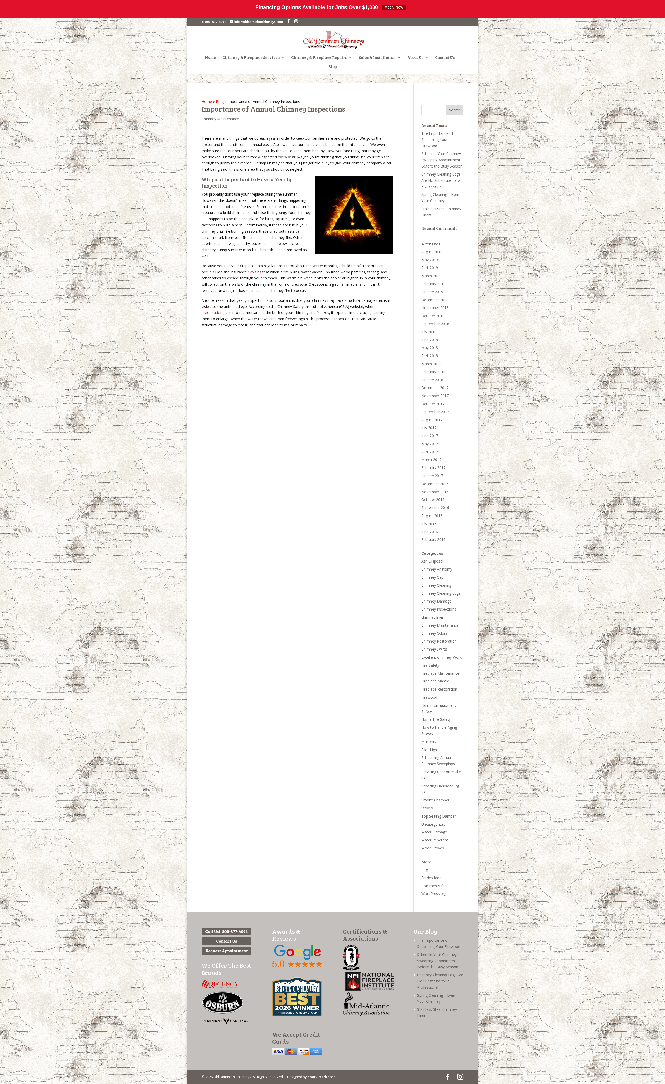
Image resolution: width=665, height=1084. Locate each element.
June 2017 (429, 435)
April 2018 (429, 355)
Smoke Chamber (435, 800)
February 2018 (433, 371)
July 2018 (428, 331)
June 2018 (429, 339)
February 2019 (433, 283)
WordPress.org (433, 893)
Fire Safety (430, 665)
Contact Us (445, 58)
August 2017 (431, 419)
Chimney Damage (436, 601)
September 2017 (435, 411)
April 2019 (429, 267)
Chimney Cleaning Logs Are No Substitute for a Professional (441, 180)
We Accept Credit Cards (296, 1038)
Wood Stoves (432, 848)
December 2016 (434, 483)
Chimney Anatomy (436, 569)
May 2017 (429, 443)
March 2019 (431, 275)
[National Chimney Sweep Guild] (351, 969)
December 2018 (434, 299)
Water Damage (434, 831)
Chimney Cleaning (436, 585)
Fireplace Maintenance (440, 673)
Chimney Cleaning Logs (441, 593)
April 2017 (429, 451)
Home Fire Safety (436, 719)
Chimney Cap (432, 577)
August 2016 (431, 515)
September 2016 (435, 507)
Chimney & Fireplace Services (251, 58)
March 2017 (431, 459)
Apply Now (394, 7)
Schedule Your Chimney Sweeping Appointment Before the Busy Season (441, 160)
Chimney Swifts (434, 649)
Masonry (428, 741)
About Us (415, 58)
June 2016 (429, 531)
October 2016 (432, 499)
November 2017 (435, 395)
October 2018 (432, 315)
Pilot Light (429, 749)
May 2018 (429, 347)
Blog (332, 67)
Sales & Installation (377, 58)
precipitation (212, 312)
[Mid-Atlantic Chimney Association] (366, 1014)
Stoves (427, 808)
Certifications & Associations (365, 934)
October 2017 (432, 403)
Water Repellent (434, 840)
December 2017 (434, 387)
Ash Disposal (432, 561)
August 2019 (431, 251)
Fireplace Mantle (435, 681)
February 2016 (433, 539)
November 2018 (435, 307)
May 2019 (429, 259)
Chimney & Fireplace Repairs (319, 58)
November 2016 (435, 491)
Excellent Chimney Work (441, 657)
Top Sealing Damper (438, 816)
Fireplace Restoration (439, 689)
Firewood (429, 697)
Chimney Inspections (438, 609)
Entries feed (431, 877)
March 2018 (431, 363)
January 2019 (432, 291)
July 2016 (428, 523)
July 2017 (428, 427)
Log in (426, 869)
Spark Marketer (321, 1076)
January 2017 (432, 475)
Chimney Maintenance (220, 118)
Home (210, 58)
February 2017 (433, 467)
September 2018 (435, 323)
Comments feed (435, 885)
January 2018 (432, 379)
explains (254, 272)
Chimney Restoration (439, 641)
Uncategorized (433, 824)
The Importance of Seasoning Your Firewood (437, 139)
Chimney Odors (434, 633)
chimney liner (432, 617)
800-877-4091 (215, 21)
